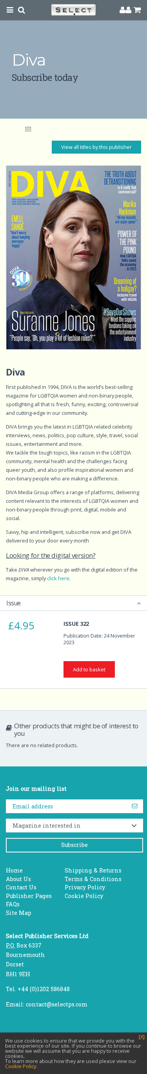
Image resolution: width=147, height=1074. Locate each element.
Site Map (18, 912)
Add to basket (89, 669)
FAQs (13, 904)
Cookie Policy (84, 896)
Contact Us (21, 887)
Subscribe (74, 845)
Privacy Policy (85, 887)
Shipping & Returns (93, 870)
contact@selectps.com (56, 1004)
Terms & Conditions (93, 879)
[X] (142, 1036)
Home (14, 870)
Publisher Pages (29, 896)
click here (58, 578)
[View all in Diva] (28, 130)
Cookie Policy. (21, 1066)
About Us (18, 879)
